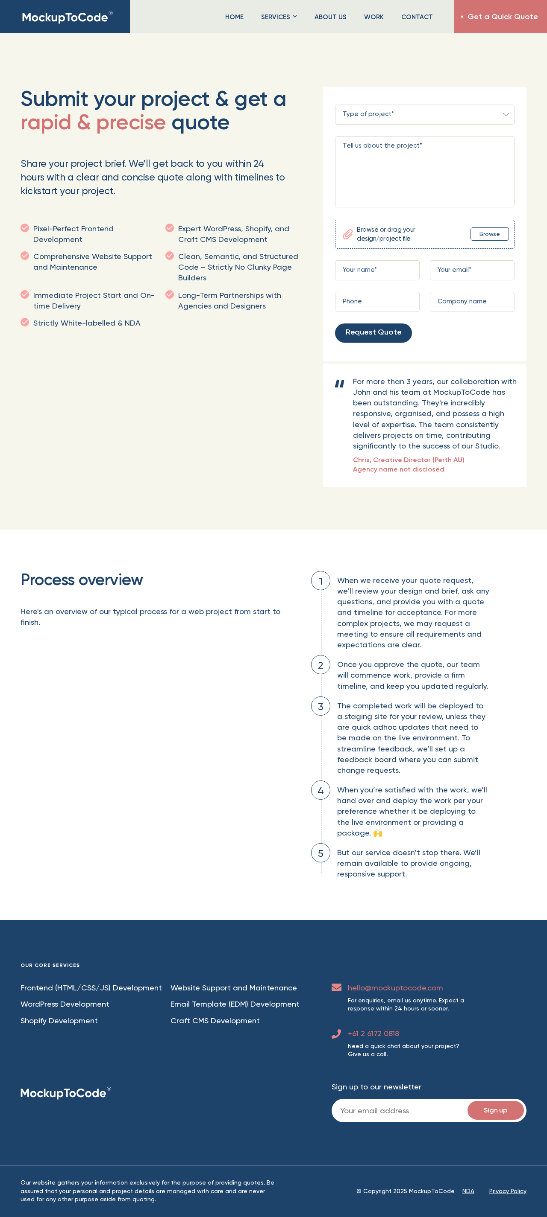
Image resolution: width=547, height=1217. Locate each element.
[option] (424, 409)
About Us (331, 17)
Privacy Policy (507, 1188)
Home (234, 17)
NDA (468, 1188)
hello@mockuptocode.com (395, 985)
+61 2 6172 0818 (373, 1031)
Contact (417, 17)
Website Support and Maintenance (234, 985)
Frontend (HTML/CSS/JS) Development (91, 985)
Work (374, 17)
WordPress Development (65, 1001)
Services (275, 17)
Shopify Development (59, 1018)
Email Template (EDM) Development (235, 1001)
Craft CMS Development (215, 1018)
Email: (429, 1108)
